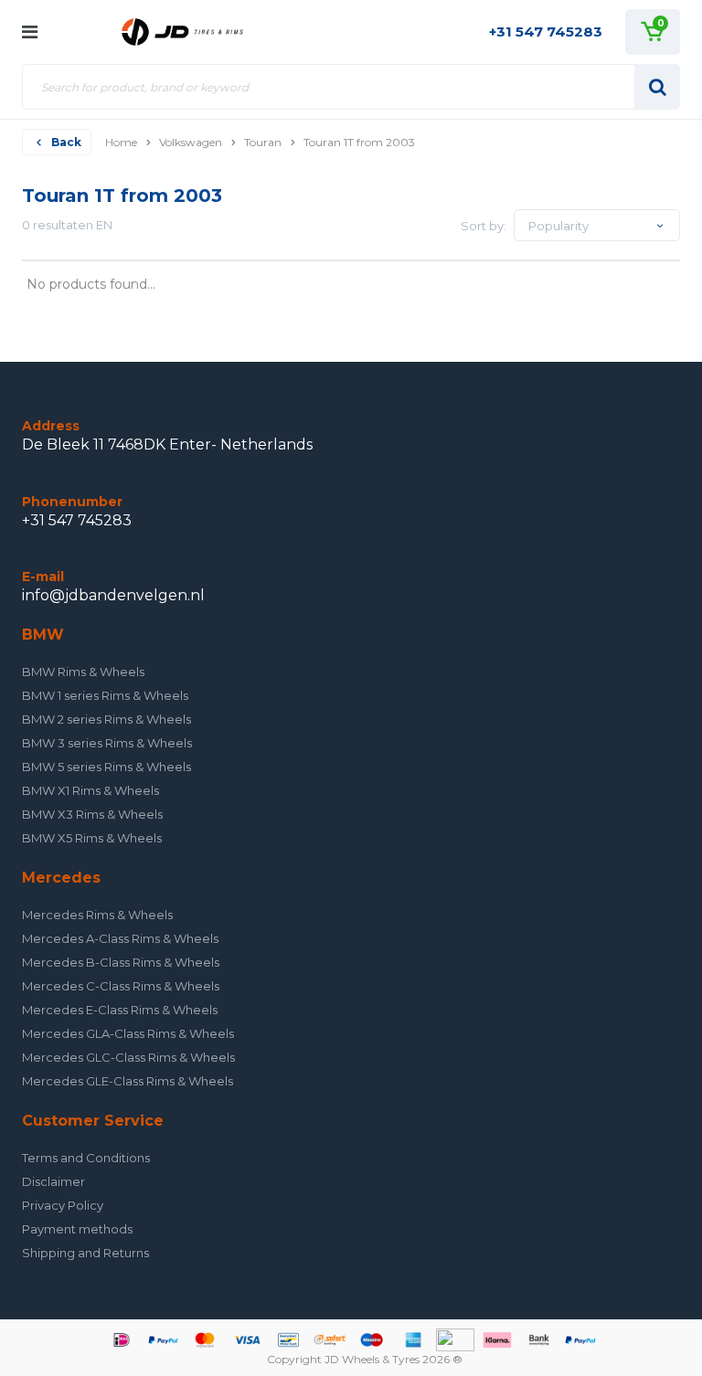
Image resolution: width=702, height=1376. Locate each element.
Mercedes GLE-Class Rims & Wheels (127, 1081)
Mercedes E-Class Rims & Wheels (120, 1009)
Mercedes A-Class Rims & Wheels (120, 938)
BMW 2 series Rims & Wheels (106, 719)
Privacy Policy (62, 1205)
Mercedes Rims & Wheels (97, 914)
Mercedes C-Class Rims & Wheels (120, 986)
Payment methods (77, 1229)
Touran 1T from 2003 (359, 142)
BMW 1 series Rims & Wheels (105, 695)
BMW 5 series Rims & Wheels (106, 766)
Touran (263, 142)
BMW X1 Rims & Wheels (90, 790)
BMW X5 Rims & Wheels (92, 838)
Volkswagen (190, 142)
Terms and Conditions (86, 1157)
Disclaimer (53, 1181)
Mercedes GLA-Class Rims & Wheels (128, 1033)
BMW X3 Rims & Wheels (92, 814)
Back (66, 142)
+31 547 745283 (545, 31)
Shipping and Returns (85, 1252)
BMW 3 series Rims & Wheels (107, 743)
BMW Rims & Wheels (83, 671)
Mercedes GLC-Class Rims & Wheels (128, 1057)
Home (121, 142)
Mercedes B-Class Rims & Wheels (120, 962)
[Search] (657, 87)
